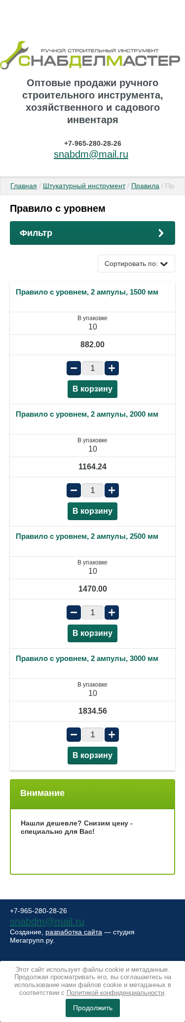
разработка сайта (73, 932)
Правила (145, 186)
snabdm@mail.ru (91, 154)
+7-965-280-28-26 (92, 143)
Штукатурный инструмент (84, 186)
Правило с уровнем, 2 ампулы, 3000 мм (87, 658)
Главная (23, 186)
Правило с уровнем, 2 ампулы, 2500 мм (87, 536)
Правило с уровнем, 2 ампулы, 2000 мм (87, 414)
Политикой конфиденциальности (115, 992)
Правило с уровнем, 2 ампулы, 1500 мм (87, 292)
